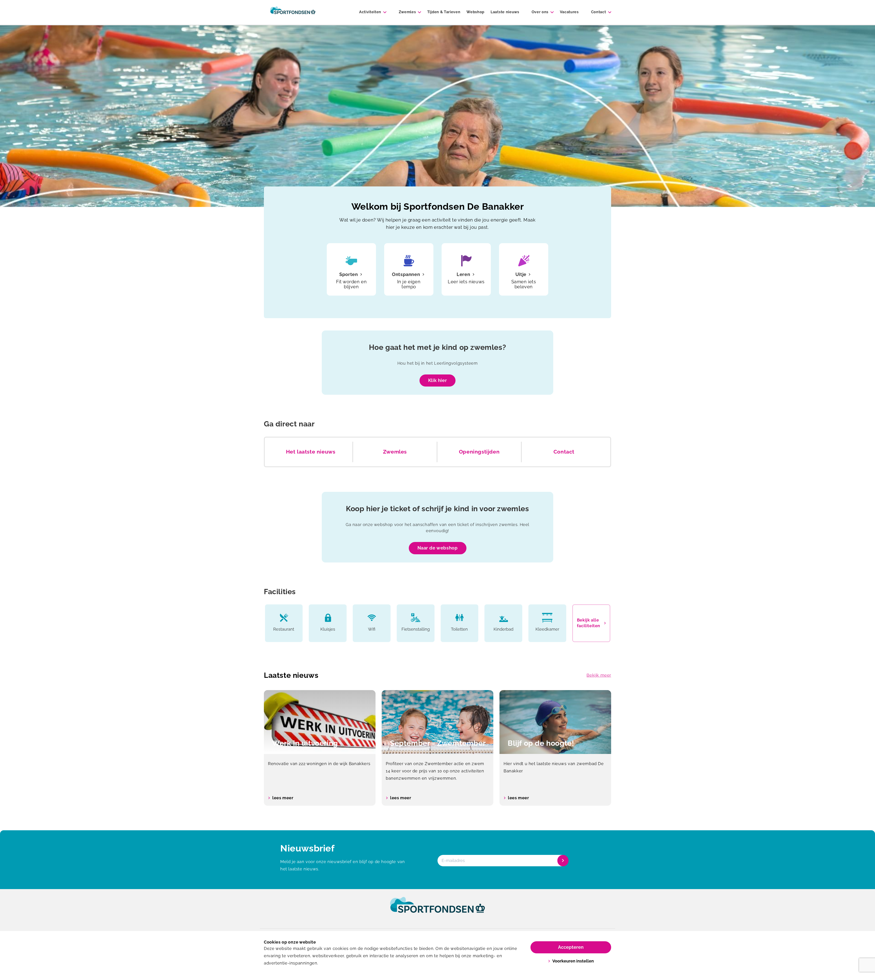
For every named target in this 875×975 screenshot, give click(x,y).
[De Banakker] (293, 12)
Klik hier (437, 380)
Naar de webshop (437, 548)
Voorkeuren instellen (573, 961)
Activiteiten (370, 12)
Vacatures (569, 12)
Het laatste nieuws (310, 452)
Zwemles (407, 12)
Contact (598, 12)
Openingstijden (479, 452)
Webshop (475, 12)
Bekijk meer (599, 675)
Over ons (540, 12)
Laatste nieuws (505, 12)
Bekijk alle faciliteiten (588, 623)
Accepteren (571, 947)
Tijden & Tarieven (444, 12)
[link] (437, 909)
